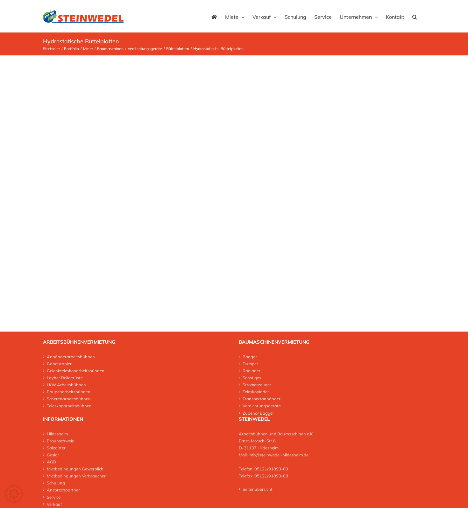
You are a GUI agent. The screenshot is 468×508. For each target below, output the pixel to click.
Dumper (250, 363)
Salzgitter (56, 447)
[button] (414, 16)
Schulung (56, 482)
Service (53, 497)
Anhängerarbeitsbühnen (71, 356)
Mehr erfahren (243, 101)
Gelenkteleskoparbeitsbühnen (75, 370)
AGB (51, 461)
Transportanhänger (261, 398)
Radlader (251, 370)
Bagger (250, 356)
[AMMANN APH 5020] (125, 77)
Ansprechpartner (63, 489)
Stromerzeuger (257, 384)
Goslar (53, 454)
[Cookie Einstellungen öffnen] (14, 500)
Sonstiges (252, 377)
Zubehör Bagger (258, 413)
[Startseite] (214, 16)
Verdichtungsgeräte (262, 405)
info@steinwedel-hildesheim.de (278, 454)
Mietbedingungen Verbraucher (76, 475)
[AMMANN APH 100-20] (125, 187)
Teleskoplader (256, 391)
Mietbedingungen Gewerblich (75, 468)
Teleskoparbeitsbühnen (69, 405)
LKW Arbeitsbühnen (66, 384)
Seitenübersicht (258, 489)
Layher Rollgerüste (65, 377)
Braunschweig (60, 440)
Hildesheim (57, 433)
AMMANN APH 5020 (243, 77)
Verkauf (54, 504)
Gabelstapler (59, 363)
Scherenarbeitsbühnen (69, 398)
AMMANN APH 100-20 (269, 187)
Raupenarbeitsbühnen (68, 391)
